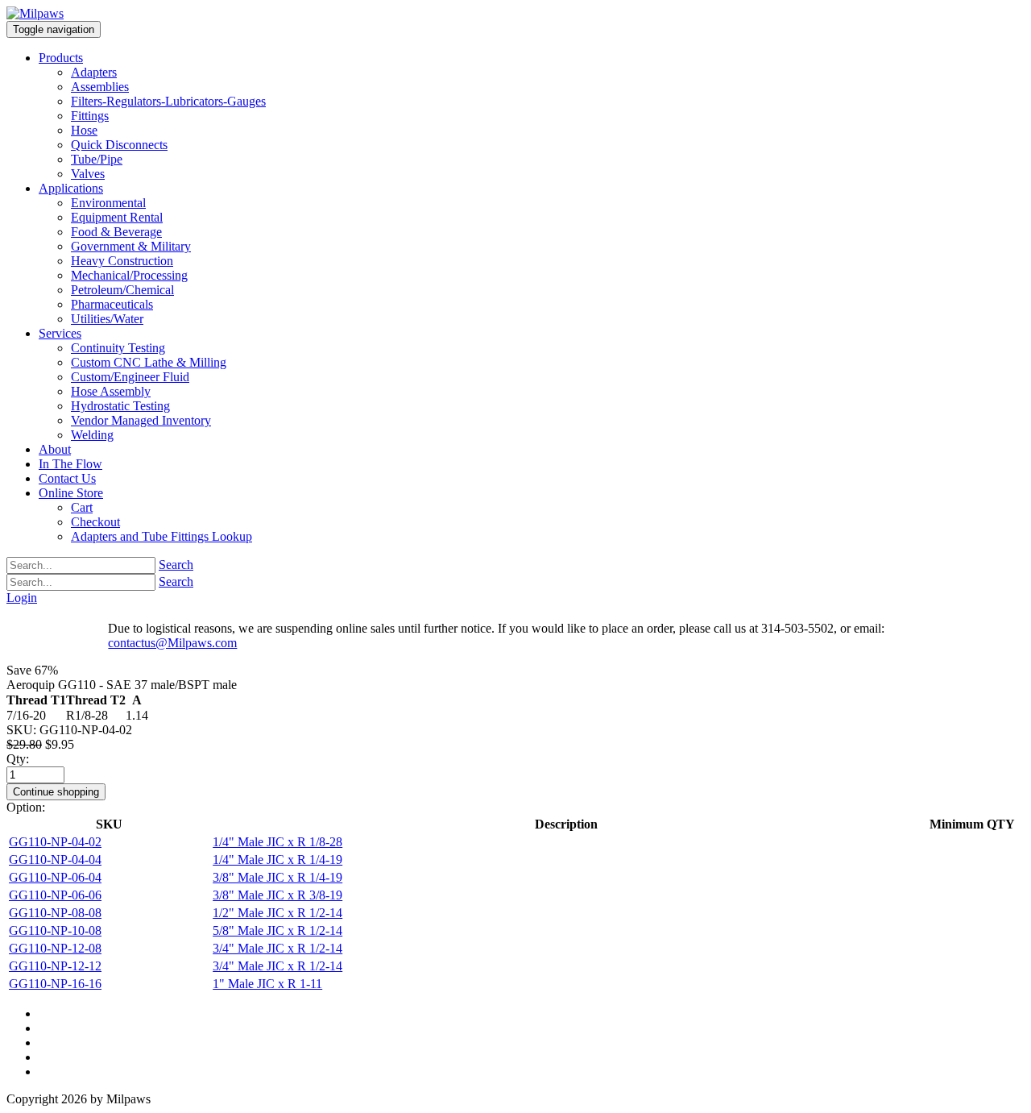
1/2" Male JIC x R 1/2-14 (277, 913)
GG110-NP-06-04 (55, 877)
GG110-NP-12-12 (55, 966)
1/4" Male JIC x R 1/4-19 (277, 859)
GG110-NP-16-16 (55, 983)
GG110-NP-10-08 (55, 930)
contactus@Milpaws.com (172, 643)
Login (21, 597)
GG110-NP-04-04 (55, 859)
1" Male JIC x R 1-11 (267, 983)
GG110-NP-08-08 (55, 913)
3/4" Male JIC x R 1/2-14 (277, 948)
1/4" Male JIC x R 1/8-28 (277, 842)
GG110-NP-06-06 (55, 895)
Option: (25, 807)
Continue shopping (56, 792)
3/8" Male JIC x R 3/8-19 (277, 895)
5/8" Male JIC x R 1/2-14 (277, 930)
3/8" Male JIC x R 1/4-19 (277, 877)
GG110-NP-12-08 (55, 948)
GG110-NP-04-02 (55, 842)
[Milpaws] (35, 13)
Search (176, 564)
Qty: (17, 759)
